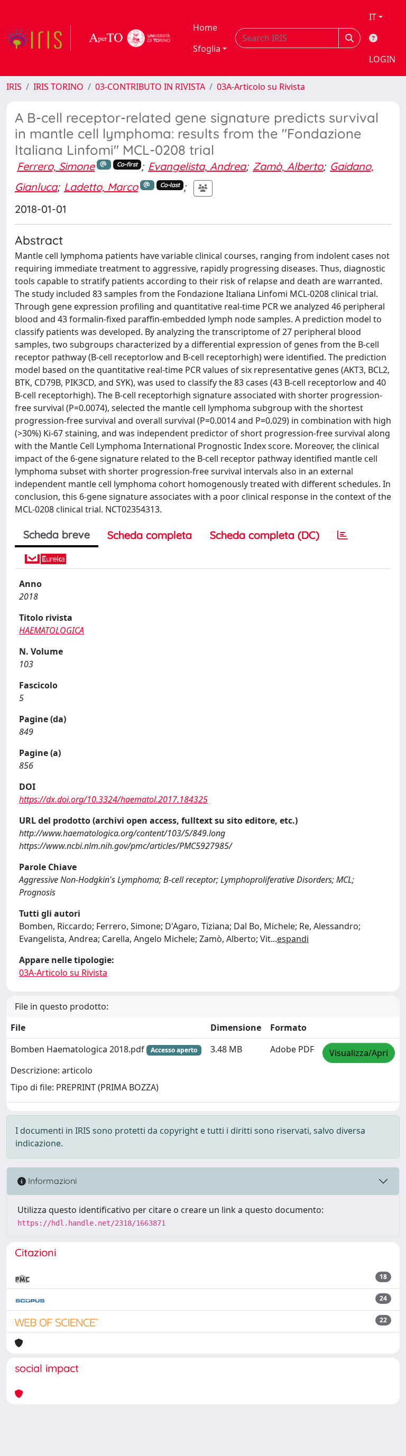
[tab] (342, 535)
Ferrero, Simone (56, 166)
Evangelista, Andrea (197, 166)
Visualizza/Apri (358, 1053)
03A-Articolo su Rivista (261, 86)
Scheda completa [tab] (149, 535)
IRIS (14, 86)
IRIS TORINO (58, 86)
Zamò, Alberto (288, 166)
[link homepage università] (130, 38)
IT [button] (372, 17)
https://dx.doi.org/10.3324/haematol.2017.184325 (113, 799)
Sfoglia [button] (206, 48)
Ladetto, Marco (101, 186)
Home (205, 27)
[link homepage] (38, 38)
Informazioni (51, 1180)
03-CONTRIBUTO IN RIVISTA (150, 86)
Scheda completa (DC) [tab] (264, 535)
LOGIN (382, 59)
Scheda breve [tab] (56, 534)
